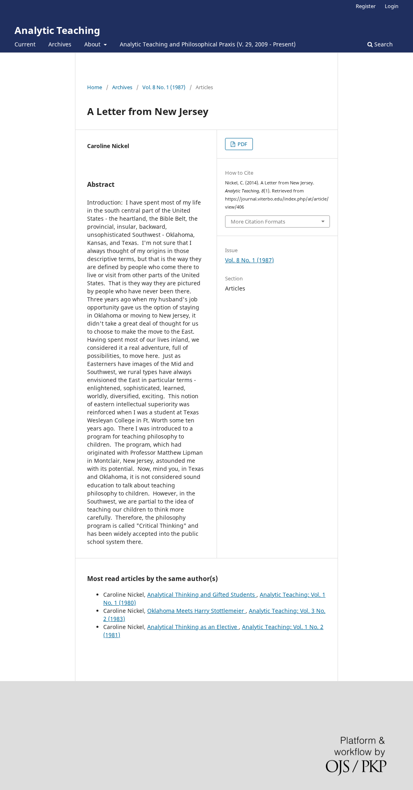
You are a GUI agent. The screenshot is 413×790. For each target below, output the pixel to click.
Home (94, 87)
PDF (241, 144)
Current (25, 44)
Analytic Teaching (57, 30)
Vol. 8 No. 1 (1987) (164, 87)
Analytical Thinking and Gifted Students (202, 594)
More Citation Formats (258, 221)
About (93, 44)
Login (391, 6)
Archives (59, 44)
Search (383, 44)
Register (365, 6)
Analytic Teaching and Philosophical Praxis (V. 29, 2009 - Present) (208, 44)
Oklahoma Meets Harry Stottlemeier (196, 610)
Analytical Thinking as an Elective (193, 627)
